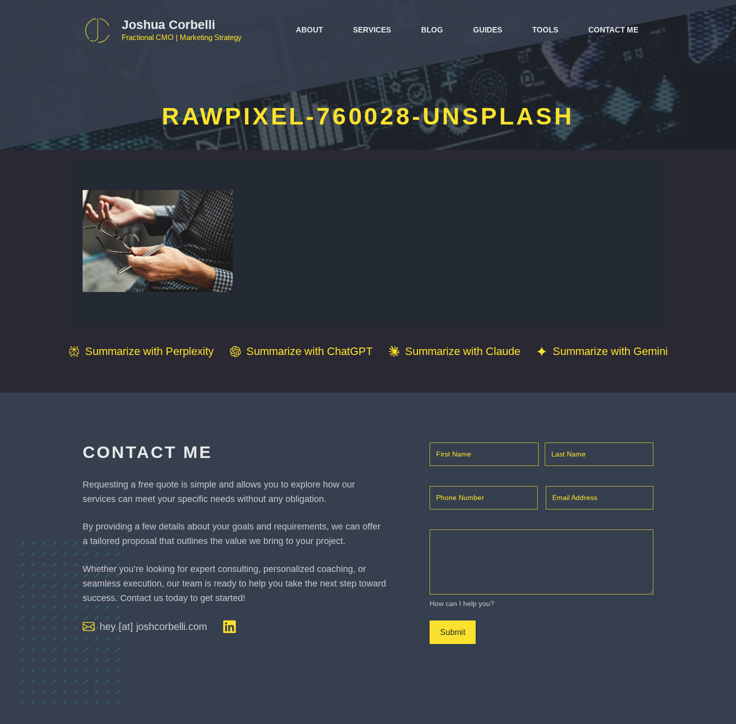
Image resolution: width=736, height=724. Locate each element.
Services (372, 30)
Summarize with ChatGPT (309, 351)
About (309, 30)
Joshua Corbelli (168, 25)
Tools (545, 30)
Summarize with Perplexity (149, 351)
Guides (487, 30)
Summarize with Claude (462, 351)
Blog (432, 30)
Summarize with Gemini (610, 351)
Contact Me (613, 30)
